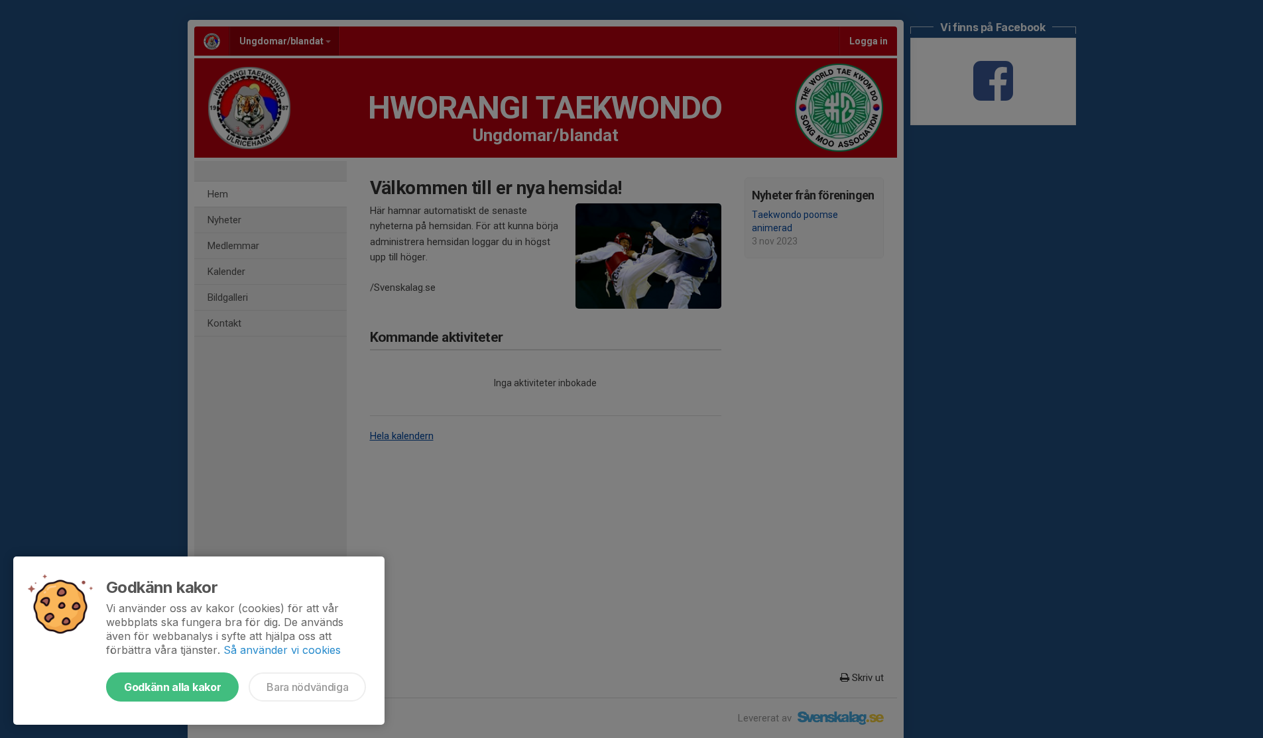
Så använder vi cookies (282, 650)
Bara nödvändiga (307, 687)
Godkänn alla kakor (172, 687)
